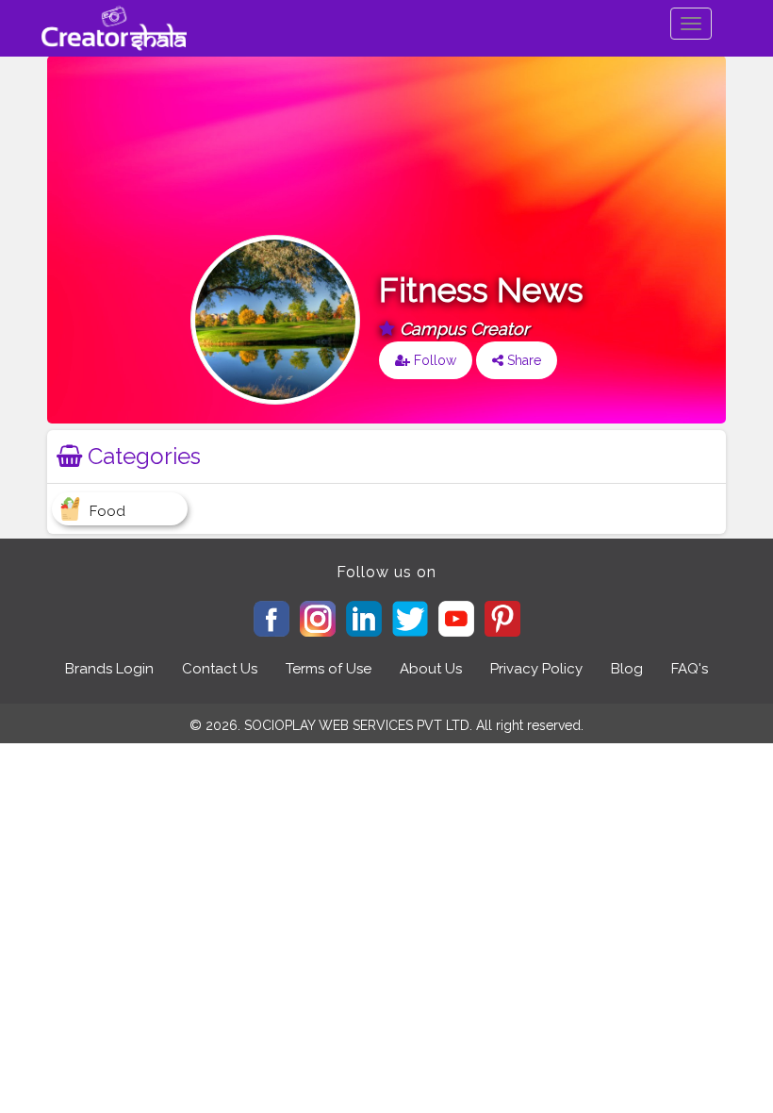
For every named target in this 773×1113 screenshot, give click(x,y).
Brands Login (109, 668)
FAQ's (689, 668)
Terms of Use (328, 668)
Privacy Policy (536, 668)
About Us (431, 668)
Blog (627, 668)
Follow (433, 360)
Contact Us (219, 668)
